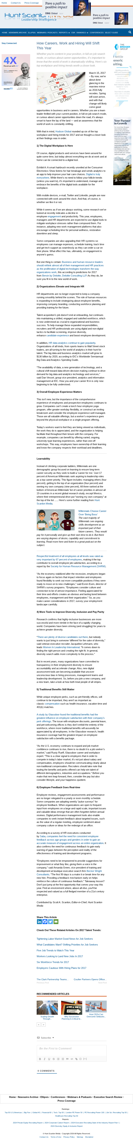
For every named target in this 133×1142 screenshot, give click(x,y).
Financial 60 (46, 1112)
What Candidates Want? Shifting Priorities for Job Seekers (67, 944)
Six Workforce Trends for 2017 (53, 962)
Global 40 (36, 1112)
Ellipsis (32, 33)
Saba (42, 836)
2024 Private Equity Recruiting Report (27, 1123)
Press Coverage (31, 3)
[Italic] (44, 1059)
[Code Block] (72, 1059)
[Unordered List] (62, 1059)
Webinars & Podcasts (79, 1097)
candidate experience (57, 335)
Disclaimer (89, 1137)
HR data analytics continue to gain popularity (72, 342)
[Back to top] (128, 1137)
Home (4, 3)
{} (80, 1059)
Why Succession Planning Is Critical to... (72, 1018)
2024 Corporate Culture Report (57, 1123)
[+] (85, 1059)
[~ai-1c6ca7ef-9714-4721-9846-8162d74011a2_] (109, 14)
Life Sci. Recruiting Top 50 (116, 1112)
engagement (54, 216)
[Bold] (40, 1059)
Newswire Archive (18, 33)
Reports (63, 33)
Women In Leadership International (61, 647)
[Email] (56, 921)
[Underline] (49, 1059)
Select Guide (111, 33)
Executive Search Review (108, 1097)
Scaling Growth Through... (47, 1018)
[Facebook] (44, 921)
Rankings (81, 33)
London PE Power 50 (74, 1112)
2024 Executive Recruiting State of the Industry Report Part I (95, 1123)
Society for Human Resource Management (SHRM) (78, 566)
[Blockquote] (67, 1059)
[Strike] (53, 1059)
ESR (73, 33)
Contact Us (16, 3)
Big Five (27, 1112)
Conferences (96, 33)
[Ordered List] (58, 1059)
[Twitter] (50, 921)
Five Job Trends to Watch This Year (55, 950)
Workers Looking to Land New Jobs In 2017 (60, 956)
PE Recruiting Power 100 (94, 1112)
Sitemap (80, 1137)
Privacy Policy (69, 1137)
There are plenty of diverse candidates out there (62, 637)
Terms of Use (56, 1137)
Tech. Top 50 (59, 1112)
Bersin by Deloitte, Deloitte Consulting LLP (64, 275)
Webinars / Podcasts (47, 33)
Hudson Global (63, 131)
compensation (52, 703)
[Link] (76, 1059)
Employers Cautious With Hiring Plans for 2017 (61, 968)
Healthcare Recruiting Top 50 (66, 1116)
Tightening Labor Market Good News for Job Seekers (65, 938)
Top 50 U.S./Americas (13, 1112)
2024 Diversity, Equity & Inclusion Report (67, 1126)
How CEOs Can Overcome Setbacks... (96, 1015)
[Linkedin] (39, 921)
